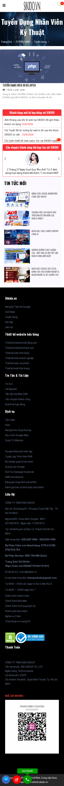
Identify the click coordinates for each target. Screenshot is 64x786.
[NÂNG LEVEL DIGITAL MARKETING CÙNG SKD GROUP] (17, 194)
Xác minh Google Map (17, 435)
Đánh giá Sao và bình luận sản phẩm (24, 487)
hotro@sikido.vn (28, 572)
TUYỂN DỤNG (23, 41)
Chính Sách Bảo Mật (16, 601)
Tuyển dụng (40, 41)
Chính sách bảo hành (16, 611)
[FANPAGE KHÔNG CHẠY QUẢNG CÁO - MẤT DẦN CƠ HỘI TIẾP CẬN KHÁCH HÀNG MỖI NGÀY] (17, 250)
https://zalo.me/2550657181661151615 (27, 566)
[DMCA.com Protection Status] (10, 637)
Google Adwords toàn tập (18, 451)
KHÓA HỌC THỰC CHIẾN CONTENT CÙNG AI (45, 232)
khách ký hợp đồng (15, 404)
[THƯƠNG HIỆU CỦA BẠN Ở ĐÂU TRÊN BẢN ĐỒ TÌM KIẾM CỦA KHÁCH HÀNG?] (17, 212)
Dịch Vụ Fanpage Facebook (19, 472)
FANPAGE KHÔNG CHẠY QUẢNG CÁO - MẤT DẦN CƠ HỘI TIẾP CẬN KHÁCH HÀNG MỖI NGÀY (45, 253)
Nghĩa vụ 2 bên (13, 616)
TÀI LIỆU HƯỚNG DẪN (16, 394)
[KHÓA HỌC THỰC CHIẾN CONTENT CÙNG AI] (17, 231)
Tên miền (10, 420)
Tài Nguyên (11, 389)
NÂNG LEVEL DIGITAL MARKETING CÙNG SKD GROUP (45, 195)
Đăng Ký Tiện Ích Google (18, 306)
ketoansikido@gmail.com (42, 577)
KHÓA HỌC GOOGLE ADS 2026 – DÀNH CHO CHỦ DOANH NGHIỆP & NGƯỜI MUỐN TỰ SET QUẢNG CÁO (45, 271)
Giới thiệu (10, 312)
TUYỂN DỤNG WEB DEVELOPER (19, 85)
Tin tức (9, 384)
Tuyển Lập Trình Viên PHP (18, 456)
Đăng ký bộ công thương (18, 430)
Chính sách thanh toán (17, 595)
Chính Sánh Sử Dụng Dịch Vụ (20, 606)
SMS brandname (14, 477)
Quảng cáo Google (15, 466)
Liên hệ (9, 327)
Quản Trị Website (14, 440)
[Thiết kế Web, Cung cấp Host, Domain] (32, 5)
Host (7, 425)
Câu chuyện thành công (17, 399)
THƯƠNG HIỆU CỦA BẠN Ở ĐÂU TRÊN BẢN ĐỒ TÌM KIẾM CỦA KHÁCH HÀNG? (44, 215)
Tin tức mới (15, 183)
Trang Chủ (6, 41)
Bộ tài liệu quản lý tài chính (19, 461)
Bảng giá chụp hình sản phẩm (21, 482)
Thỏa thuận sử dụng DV (17, 621)
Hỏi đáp (9, 322)
